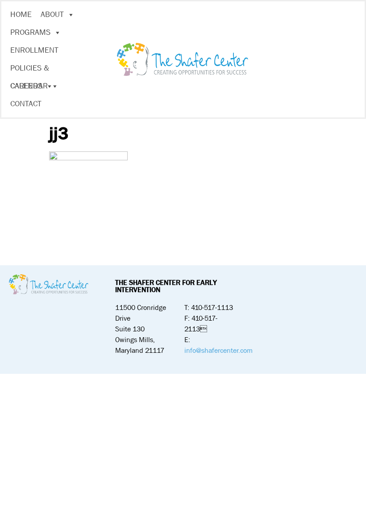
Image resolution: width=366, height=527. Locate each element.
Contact (26, 104)
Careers (26, 86)
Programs (30, 32)
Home (21, 14)
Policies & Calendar (29, 70)
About (52, 14)
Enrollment (34, 50)
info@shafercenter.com (218, 350)
